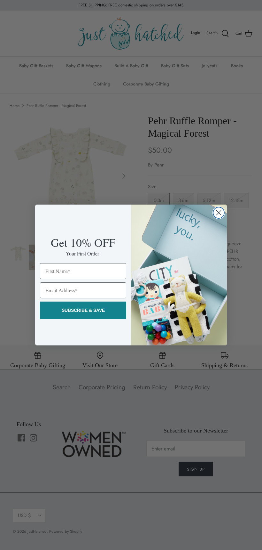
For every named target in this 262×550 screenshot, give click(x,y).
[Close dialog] (218, 212)
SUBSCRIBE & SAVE (83, 310)
